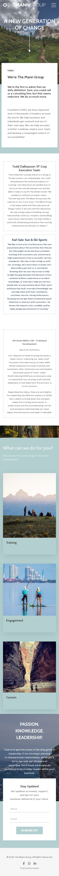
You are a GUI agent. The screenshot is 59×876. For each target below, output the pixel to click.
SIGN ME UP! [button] (29, 830)
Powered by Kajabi (29, 868)
